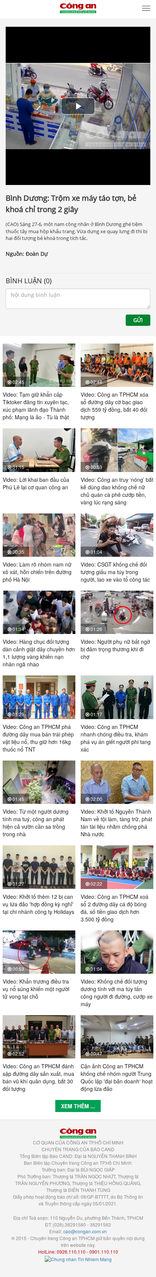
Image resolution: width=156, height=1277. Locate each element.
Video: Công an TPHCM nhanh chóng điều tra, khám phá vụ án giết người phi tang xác (116, 738)
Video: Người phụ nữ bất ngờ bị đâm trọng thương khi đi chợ (115, 649)
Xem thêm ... (78, 1106)
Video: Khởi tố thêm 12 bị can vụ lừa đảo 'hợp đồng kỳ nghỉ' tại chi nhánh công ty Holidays (38, 904)
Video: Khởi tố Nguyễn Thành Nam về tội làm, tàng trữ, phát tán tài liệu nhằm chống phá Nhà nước (116, 823)
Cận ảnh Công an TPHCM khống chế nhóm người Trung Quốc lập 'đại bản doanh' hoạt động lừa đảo (117, 1077)
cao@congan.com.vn (85, 1231)
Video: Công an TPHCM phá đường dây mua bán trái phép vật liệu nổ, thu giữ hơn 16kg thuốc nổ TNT (38, 738)
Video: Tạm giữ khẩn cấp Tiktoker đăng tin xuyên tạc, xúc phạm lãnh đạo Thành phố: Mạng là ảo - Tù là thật (36, 406)
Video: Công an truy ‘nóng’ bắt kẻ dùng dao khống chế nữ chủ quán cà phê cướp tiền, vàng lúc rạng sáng (117, 491)
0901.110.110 (103, 1251)
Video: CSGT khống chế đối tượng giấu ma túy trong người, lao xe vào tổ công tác (115, 572)
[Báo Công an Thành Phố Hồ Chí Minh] (78, 7)
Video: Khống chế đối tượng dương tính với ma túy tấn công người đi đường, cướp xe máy (117, 993)
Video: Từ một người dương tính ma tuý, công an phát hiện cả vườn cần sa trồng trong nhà (36, 823)
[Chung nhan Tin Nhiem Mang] (78, 1258)
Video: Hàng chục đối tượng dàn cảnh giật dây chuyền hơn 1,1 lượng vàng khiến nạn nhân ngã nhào (39, 653)
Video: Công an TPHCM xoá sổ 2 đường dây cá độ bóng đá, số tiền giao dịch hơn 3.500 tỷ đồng (114, 908)
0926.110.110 (71, 1251)
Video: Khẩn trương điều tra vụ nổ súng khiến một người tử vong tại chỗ (36, 989)
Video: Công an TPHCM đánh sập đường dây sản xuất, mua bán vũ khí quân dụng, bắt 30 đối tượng (38, 1077)
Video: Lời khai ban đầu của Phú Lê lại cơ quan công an (36, 483)
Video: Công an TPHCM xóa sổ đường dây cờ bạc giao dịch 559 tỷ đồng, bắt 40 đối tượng (114, 406)
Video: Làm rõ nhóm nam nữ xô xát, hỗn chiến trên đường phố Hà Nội (37, 572)
